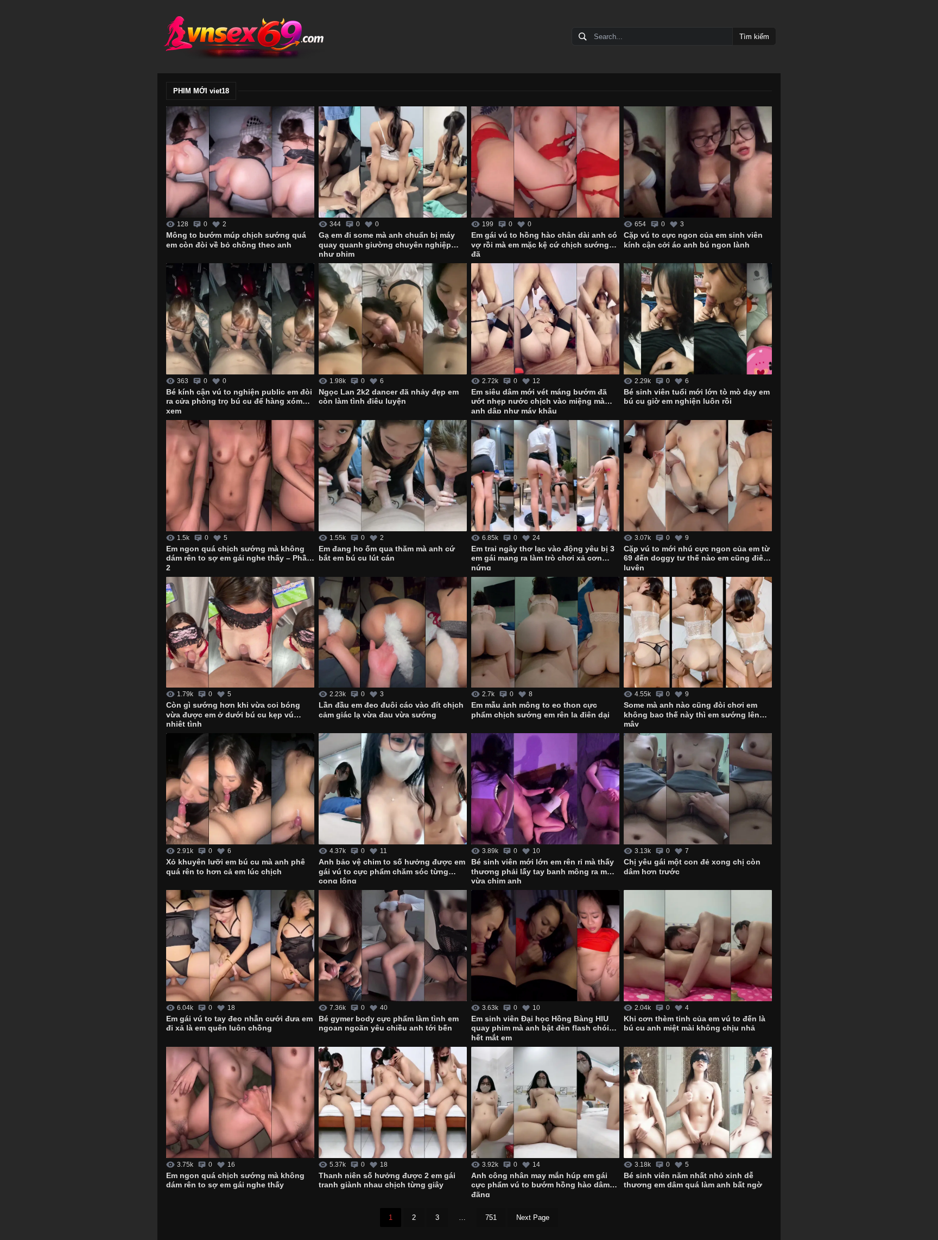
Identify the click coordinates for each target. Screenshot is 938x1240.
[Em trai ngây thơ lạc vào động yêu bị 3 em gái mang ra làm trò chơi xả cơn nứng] (545, 475)
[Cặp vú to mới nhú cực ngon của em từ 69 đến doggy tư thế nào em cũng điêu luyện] (698, 475)
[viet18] (243, 37)
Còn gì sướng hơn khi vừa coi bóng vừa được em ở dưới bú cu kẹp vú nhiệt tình (233, 714)
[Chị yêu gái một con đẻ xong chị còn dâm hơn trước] (698, 788)
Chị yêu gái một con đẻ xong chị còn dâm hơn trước (692, 866)
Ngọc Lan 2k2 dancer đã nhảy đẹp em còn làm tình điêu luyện (389, 396)
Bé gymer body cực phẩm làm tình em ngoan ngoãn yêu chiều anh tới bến (389, 1023)
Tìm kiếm (754, 37)
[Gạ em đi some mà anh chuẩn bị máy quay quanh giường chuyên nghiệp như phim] (393, 162)
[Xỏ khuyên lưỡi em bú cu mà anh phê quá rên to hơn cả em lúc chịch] (240, 788)
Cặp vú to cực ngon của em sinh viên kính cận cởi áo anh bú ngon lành (693, 240)
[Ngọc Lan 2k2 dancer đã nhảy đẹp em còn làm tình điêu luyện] (393, 318)
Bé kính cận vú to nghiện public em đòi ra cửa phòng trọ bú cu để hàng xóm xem (239, 400)
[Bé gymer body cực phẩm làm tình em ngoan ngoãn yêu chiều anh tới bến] (393, 945)
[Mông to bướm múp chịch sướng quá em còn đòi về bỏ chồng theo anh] (240, 162)
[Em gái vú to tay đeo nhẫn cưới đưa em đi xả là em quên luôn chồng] (240, 945)
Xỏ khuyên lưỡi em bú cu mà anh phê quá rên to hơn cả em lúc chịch (235, 866)
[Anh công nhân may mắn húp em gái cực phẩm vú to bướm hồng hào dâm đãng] (545, 1102)
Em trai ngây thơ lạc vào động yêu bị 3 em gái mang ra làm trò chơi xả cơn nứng (542, 557)
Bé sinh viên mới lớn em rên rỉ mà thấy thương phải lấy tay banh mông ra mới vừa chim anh (542, 870)
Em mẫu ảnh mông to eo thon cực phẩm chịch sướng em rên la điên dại (540, 710)
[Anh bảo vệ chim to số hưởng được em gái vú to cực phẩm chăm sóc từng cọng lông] (393, 788)
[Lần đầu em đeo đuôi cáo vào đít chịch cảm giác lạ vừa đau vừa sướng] (393, 632)
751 (491, 1217)
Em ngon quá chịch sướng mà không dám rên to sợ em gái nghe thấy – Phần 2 (239, 557)
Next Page (532, 1217)
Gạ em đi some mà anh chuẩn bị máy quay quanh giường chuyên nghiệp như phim (387, 244)
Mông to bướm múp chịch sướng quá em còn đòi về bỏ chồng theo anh (236, 240)
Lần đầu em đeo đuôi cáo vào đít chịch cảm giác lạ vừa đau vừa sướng (391, 710)
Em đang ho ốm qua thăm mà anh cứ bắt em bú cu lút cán (387, 553)
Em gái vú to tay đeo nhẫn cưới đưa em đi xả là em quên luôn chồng (239, 1023)
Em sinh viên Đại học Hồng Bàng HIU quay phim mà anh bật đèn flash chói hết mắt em (540, 1027)
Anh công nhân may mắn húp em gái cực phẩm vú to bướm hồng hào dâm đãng (540, 1184)
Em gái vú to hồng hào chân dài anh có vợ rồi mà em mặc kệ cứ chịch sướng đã (544, 244)
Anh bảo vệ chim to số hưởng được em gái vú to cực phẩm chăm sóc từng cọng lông (392, 870)
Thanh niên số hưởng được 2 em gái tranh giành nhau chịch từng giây (387, 1180)
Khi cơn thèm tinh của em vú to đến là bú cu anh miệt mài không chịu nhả (694, 1023)
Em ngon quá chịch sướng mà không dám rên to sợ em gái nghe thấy (235, 1180)
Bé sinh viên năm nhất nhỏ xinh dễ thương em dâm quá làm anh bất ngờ (693, 1180)
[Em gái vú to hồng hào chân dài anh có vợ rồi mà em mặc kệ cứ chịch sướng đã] (545, 162)
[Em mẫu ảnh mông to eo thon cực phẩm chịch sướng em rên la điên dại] (545, 632)
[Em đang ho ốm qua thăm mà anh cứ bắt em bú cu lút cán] (393, 475)
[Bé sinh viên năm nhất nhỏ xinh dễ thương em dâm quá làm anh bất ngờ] (698, 1102)
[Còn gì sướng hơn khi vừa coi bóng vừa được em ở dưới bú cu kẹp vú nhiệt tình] (240, 632)
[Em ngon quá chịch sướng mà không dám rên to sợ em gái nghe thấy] (240, 1102)
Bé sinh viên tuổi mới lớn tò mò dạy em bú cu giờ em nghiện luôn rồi (697, 396)
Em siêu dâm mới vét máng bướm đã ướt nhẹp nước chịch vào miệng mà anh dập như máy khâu (539, 400)
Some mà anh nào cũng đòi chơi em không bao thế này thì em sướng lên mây (691, 714)
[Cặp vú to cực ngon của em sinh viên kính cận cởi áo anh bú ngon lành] (698, 162)
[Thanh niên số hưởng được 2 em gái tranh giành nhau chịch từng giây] (393, 1102)
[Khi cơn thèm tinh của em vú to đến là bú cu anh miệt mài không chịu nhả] (698, 945)
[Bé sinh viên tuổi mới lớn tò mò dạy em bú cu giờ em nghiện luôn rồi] (698, 318)
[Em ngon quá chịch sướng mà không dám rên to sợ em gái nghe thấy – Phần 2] (240, 475)
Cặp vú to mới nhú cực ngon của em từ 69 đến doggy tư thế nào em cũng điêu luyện (697, 557)
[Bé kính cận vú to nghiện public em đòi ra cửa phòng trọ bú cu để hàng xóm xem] (240, 318)
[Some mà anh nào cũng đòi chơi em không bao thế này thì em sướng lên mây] (698, 632)
